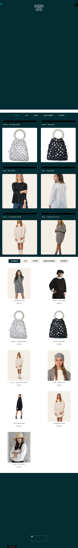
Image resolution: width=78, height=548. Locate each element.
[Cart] (76, 5)
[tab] (16, 115)
